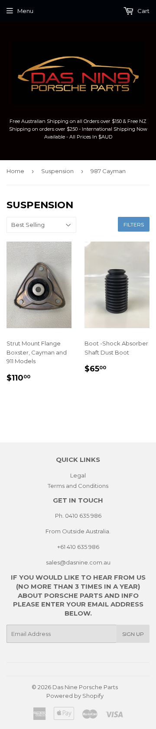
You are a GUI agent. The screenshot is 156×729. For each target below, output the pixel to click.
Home (15, 171)
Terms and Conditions (78, 485)
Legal (78, 475)
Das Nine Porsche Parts (85, 687)
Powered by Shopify (75, 695)
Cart (143, 10)
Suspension (57, 171)
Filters (134, 224)
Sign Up (133, 634)
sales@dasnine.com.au (78, 562)
